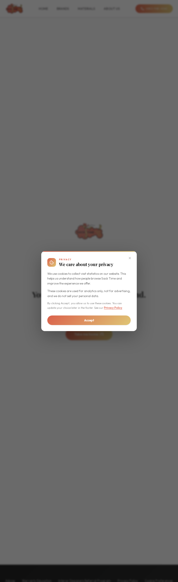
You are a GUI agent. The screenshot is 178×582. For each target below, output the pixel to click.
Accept (89, 320)
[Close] (129, 258)
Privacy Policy (113, 307)
